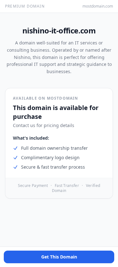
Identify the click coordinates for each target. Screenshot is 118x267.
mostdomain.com (97, 6)
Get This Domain (59, 257)
